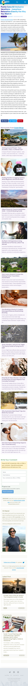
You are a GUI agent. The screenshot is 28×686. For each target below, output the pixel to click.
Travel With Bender (16, 678)
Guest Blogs (3, 16)
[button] (17, 2)
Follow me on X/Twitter (10, 562)
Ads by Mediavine (14, 681)
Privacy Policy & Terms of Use (14, 680)
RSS (11, 675)
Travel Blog (7, 675)
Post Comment (8, 492)
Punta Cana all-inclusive (7, 19)
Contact (21, 675)
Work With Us (16, 675)
